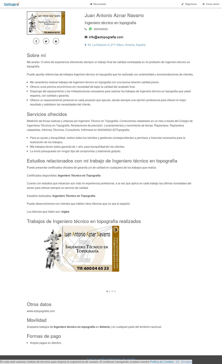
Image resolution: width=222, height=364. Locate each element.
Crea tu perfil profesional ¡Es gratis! (111, 359)
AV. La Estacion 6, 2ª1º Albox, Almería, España (117, 45)
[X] (177, 361)
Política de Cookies (162, 361)
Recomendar (99, 4)
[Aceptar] (186, 361)
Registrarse (191, 4)
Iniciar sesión (212, 4)
